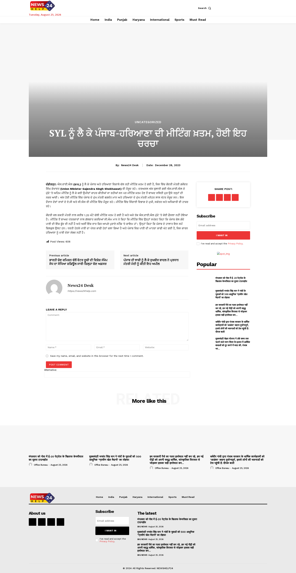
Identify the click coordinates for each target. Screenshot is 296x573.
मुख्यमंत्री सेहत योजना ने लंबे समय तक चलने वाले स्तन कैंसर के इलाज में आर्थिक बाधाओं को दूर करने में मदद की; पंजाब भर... (232, 343)
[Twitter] (219, 197)
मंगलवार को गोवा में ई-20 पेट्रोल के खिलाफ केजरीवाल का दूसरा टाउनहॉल (231, 279)
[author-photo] (31, 464)
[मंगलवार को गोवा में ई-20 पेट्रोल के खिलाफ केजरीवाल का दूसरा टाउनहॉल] (205, 279)
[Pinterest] (227, 197)
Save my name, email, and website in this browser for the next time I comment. (97, 355)
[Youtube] (60, 522)
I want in (221, 235)
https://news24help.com (81, 291)
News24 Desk (130, 165)
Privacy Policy (235, 243)
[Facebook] (211, 197)
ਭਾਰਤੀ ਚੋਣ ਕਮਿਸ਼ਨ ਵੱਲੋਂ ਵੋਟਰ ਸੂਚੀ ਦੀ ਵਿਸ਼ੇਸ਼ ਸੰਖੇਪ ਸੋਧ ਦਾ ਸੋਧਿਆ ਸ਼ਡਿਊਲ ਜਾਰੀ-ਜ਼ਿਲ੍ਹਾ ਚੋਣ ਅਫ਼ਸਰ (78, 262)
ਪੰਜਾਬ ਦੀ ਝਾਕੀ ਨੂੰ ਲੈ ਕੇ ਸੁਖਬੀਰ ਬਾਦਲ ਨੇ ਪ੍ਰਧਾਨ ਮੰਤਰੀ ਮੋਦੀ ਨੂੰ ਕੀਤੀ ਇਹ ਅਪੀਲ (151, 262)
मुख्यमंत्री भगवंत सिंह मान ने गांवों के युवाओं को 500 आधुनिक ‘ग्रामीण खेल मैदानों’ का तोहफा (231, 294)
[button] (205, 8)
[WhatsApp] (235, 197)
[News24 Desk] (54, 288)
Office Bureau (41, 465)
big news (142, 526)
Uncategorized (148, 122)
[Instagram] (42, 522)
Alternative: (50, 369)
